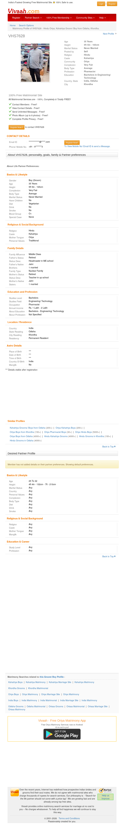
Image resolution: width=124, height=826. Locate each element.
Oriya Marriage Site (50, 694)
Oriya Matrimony (30, 694)
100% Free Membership (58, 17)
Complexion (70, 64)
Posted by (69, 51)
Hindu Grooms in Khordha (91, 436)
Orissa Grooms (56, 706)
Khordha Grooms (16, 688)
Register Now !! (16, 127)
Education (69, 74)
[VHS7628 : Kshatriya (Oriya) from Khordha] (33, 63)
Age (66, 41)
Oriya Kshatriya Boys (66, 427)
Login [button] (101, 3)
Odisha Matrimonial (36, 706)
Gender (12, 180)
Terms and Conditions (69, 818)
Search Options (26, 25)
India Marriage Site (69, 700)
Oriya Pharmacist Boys (55, 431)
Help (101, 17)
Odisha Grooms (15, 706)
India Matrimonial (48, 700)
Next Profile (108, 33)
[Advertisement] (62, 396)
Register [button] (112, 3)
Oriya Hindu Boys (83, 431)
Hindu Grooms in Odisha (21, 440)
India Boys (13, 700)
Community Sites (84, 17)
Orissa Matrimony (16, 709)
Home (13, 25)
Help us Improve (105, 797)
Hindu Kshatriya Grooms (56, 436)
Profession (69, 71)
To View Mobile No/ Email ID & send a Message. (87, 146)
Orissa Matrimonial (76, 706)
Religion (68, 54)
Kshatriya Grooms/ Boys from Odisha (27, 427)
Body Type (69, 68)
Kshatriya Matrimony (36, 682)
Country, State (71, 80)
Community (69, 61)
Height (67, 44)
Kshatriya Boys (15, 682)
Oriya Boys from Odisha (21, 436)
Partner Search (32, 17)
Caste (67, 58)
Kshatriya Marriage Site (60, 682)
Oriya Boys (13, 694)
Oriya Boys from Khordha (22, 431)
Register (16, 17)
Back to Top (108, 446)
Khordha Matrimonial (38, 688)
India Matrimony (29, 700)
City (66, 84)
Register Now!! (72, 142)
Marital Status (70, 48)
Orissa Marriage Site (98, 706)
